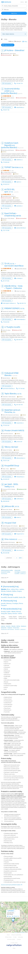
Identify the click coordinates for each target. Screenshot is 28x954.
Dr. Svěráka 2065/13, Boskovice (9, 172)
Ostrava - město (17, 613)
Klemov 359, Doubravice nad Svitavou (10, 415)
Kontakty (20, 937)
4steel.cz (18, 517)
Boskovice (23, 626)
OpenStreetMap (22, 932)
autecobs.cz (19, 206)
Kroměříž (4, 597)
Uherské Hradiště (12, 597)
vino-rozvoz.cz (20, 550)
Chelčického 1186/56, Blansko (8, 396)
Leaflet (16, 932)
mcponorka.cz (20, 423)
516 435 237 (6, 479)
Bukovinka (3, 628)
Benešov (8, 626)
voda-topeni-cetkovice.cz (9, 303)
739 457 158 (6, 110)
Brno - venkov (20, 589)
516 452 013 (6, 184)
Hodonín (8, 591)
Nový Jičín (4, 613)
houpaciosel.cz (20, 534)
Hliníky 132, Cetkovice (21, 291)
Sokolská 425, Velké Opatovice (9, 311)
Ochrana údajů (11, 939)
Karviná (18, 611)
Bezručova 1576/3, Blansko (8, 218)
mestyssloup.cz (20, 476)
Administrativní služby (7, 570)
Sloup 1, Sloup (5, 468)
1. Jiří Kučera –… (11, 911)
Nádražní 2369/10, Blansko (8, 97)
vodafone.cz (19, 159)
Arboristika (17, 570)
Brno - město (11, 589)
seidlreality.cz (19, 498)
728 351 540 (6, 460)
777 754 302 (21, 388)
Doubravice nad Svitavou (7, 629)
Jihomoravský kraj (11, 586)
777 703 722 (6, 208)
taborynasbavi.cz (20, 458)
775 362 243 (6, 425)
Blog (14, 948)
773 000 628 (6, 162)
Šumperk (4, 605)
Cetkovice (9, 628)
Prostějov (15, 603)
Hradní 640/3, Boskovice (7, 433)
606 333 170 (22, 303)
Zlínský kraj (8, 594)
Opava (10, 613)
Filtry (25, 41)
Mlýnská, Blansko (6, 378)
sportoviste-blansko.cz (9, 388)
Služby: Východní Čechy (3, 618)
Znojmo (19, 591)
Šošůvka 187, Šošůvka (7, 450)
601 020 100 (19, 404)
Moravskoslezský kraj (12, 609)
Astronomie (4, 573)
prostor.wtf (19, 441)
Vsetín (20, 597)
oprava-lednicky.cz (21, 228)
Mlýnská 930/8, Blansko (21, 268)
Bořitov (18, 626)
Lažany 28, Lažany (6, 330)
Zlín (24, 597)
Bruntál (3, 611)
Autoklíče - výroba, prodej (21, 573)
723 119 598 (6, 230)
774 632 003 (6, 322)
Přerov (21, 603)
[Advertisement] (14, 66)
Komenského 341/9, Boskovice (9, 196)
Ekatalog (7, 2)
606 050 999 (19, 339)
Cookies (19, 939)
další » (20, 558)
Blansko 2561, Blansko (7, 509)
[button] (13, 920)
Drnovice (17, 629)
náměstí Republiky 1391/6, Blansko (10, 526)
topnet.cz (18, 182)
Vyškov (14, 591)
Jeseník (3, 603)
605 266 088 (6, 553)
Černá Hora (16, 628)
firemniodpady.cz (20, 319)
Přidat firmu (8, 937)
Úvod (8, 935)
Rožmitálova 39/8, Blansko (8, 150)
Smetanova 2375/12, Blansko (8, 489)
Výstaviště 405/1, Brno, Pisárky (9, 53)
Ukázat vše (4, 577)
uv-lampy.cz (19, 278)
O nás (14, 937)
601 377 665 (6, 281)
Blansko (3, 589)
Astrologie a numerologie (21, 572)
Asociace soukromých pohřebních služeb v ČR (11, 884)
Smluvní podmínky (16, 935)
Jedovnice (22, 629)
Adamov (3, 626)
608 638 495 (6, 501)
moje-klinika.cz (20, 107)
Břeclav (3, 591)
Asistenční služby (5, 572)
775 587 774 (19, 83)
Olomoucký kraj (10, 601)
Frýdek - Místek (10, 611)
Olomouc (9, 603)
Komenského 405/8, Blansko (8, 542)
